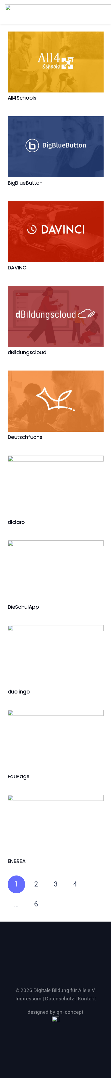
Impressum (28, 999)
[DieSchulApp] (56, 570)
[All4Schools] (56, 62)
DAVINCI (18, 267)
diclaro (16, 522)
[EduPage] (56, 740)
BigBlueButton (25, 182)
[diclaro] (56, 486)
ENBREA (17, 861)
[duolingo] (56, 655)
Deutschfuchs (25, 437)
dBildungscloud (27, 352)
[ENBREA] (56, 825)
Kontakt (87, 999)
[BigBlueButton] (56, 146)
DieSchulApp (23, 607)
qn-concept (70, 1012)
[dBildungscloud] (56, 316)
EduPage (19, 776)
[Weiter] (56, 904)
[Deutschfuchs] (56, 401)
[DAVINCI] (56, 231)
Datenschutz (59, 999)
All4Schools (22, 97)
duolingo (19, 691)
